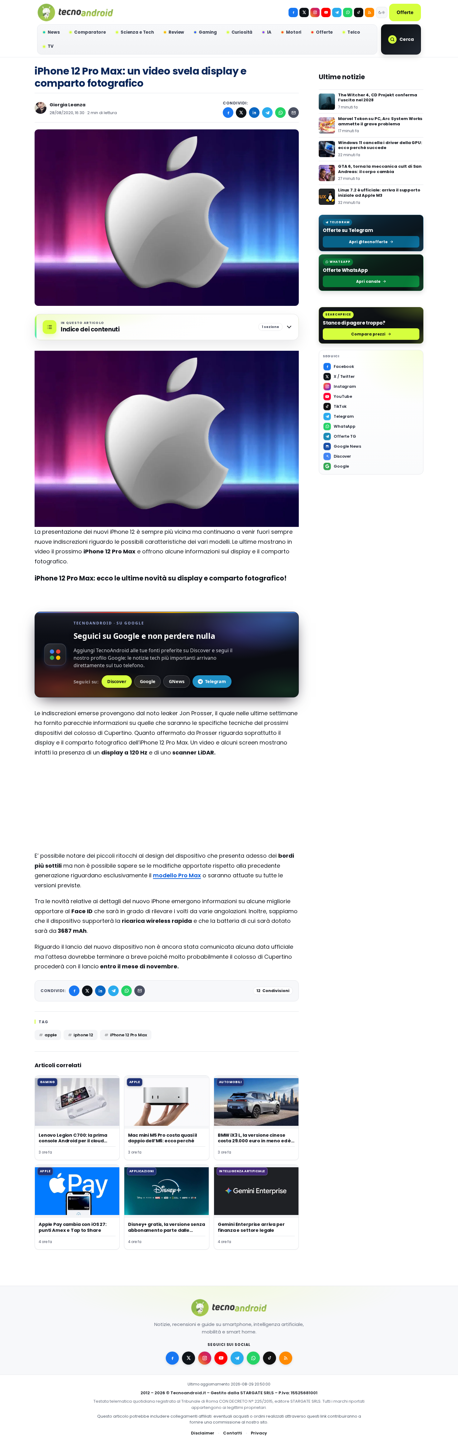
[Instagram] (315, 12)
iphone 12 (83, 1035)
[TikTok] (358, 12)
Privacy (259, 1433)
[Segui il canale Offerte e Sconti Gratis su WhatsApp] (347, 12)
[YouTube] (326, 12)
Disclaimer (202, 1433)
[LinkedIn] (254, 112)
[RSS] (369, 12)
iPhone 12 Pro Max (128, 1035)
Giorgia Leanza (67, 105)
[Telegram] (336, 12)
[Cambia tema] (381, 12)
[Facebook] (293, 12)
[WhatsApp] (280, 112)
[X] (304, 12)
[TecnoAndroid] (75, 12)
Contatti (232, 1433)
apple (51, 1035)
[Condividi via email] (293, 112)
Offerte (405, 12)
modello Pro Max (177, 875)
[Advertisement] (167, 807)
